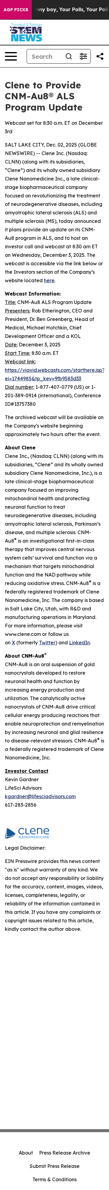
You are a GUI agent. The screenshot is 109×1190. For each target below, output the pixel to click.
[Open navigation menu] (11, 56)
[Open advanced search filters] (83, 56)
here (49, 280)
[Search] (68, 56)
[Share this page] (100, 56)
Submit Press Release (55, 1166)
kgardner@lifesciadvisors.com (40, 796)
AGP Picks (16, 9)
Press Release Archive (64, 1153)
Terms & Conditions (54, 1179)
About (26, 1153)
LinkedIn (79, 643)
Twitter (47, 643)
